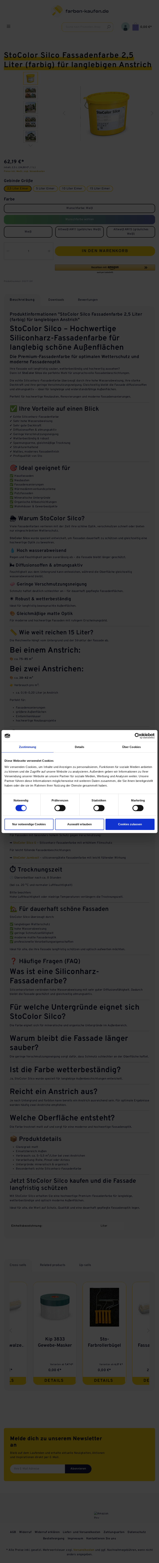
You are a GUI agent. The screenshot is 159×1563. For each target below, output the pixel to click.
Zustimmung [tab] (27, 747)
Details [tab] (79, 747)
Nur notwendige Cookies (29, 824)
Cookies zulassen (130, 824)
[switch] (60, 808)
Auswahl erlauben (79, 824)
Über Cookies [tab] (131, 747)
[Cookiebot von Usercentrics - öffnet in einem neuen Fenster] (138, 736)
